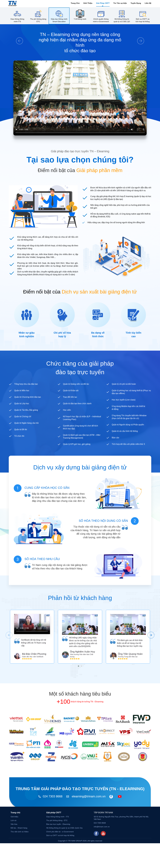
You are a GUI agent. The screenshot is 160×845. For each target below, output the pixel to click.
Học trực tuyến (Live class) (123, 400)
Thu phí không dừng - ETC (57, 820)
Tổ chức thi (19, 436)
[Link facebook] (96, 833)
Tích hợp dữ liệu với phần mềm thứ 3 (128, 444)
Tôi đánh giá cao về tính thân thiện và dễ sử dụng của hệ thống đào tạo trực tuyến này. (130, 643)
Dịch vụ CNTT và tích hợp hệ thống (60, 835)
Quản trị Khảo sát (70, 390)
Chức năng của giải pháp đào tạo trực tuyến (80, 367)
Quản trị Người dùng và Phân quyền (128, 425)
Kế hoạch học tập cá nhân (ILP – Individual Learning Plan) (82, 417)
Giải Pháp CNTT (103, 3)
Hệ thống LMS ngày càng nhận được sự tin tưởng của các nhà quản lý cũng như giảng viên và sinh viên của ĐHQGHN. (83, 642)
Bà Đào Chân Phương (34, 654)
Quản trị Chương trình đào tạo (27, 397)
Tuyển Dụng (136, 3)
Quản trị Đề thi (20, 429)
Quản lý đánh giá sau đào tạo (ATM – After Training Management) (81, 436)
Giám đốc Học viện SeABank (32, 657)
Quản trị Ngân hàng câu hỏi (26, 423)
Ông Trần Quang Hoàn (130, 654)
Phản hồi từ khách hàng (80, 598)
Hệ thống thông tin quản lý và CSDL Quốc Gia (64, 828)
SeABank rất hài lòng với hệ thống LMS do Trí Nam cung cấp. (33, 643)
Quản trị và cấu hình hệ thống (125, 431)
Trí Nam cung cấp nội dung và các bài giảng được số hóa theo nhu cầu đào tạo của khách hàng (60, 567)
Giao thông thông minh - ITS (57, 817)
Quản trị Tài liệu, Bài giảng (26, 410)
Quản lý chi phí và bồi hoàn (124, 384)
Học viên (67, 410)
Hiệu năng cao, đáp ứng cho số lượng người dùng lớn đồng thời (116, 222)
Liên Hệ (148, 3)
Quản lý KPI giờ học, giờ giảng (76, 444)
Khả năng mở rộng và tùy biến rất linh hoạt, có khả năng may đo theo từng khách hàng (47, 247)
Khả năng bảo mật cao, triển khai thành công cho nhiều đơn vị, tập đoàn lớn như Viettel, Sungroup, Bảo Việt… (47, 255)
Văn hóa (14, 824)
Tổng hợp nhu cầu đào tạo (26, 384)
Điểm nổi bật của (80, 170)
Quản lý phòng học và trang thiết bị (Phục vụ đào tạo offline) (131, 391)
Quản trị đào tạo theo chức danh (77, 403)
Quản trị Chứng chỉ (22, 416)
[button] (78, 666)
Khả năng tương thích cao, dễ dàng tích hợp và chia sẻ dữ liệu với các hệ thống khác (47, 238)
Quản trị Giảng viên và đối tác (76, 384)
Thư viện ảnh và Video (19, 832)
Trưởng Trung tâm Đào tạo (128, 657)
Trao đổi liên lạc (70, 397)
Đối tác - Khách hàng (19, 828)
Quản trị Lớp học (21, 403)
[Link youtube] (103, 833)
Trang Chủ (75, 3)
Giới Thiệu (87, 3)
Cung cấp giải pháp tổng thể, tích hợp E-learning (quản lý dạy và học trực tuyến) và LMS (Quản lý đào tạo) (120, 197)
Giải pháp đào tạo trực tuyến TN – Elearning (80, 151)
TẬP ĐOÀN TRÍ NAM (103, 813)
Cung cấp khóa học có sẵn (46, 487)
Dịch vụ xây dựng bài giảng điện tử (80, 467)
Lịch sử (13, 820)
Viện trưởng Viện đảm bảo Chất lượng (81, 655)
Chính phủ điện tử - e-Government (60, 832)
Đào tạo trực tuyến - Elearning (58, 824)
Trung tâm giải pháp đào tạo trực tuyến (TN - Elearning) (80, 789)
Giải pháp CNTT (53, 813)
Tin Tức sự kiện (120, 3)
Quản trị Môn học (21, 390)
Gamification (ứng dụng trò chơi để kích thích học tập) (80, 427)
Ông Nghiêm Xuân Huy (82, 651)
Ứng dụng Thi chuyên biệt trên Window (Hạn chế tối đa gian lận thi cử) (129, 416)
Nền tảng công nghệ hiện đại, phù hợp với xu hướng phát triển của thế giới (120, 206)
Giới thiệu (14, 817)
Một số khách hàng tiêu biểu (80, 694)
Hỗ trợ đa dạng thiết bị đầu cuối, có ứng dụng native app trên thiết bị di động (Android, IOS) (120, 215)
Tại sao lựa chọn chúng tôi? (80, 159)
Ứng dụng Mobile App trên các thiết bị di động (128, 407)
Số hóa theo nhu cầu (42, 559)
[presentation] (9, 635)
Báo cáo (115, 438)
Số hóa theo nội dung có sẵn (103, 520)
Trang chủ (15, 813)
